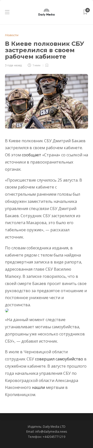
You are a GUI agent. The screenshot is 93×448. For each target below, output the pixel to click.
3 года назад (13, 65)
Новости (11, 35)
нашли (38, 387)
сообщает (31, 155)
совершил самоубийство (59, 359)
